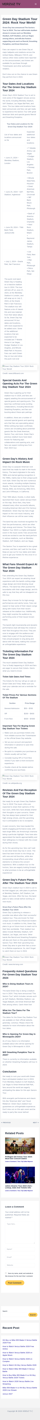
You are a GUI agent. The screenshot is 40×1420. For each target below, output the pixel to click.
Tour (19, 1161)
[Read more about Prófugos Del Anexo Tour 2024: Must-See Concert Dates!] (20, 1146)
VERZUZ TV (11, 4)
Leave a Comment (10, 1161)
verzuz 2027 (8, 1394)
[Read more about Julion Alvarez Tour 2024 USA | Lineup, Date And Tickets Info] (20, 1175)
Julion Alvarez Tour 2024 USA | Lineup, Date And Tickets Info (18, 1187)
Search (5, 1311)
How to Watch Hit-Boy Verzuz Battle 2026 (19, 1365)
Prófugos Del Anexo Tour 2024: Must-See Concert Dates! (18, 1158)
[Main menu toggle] (35, 4)
